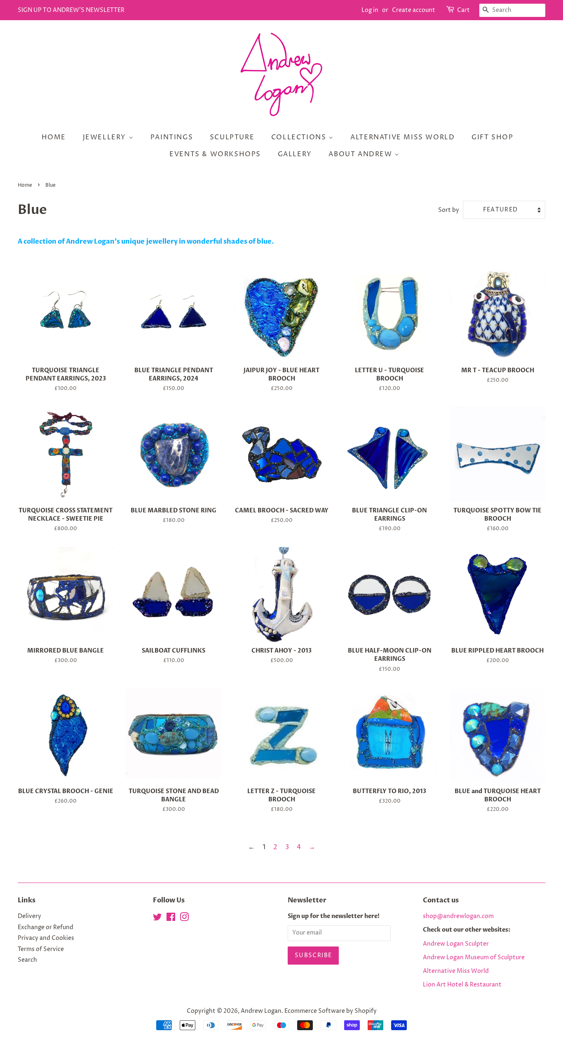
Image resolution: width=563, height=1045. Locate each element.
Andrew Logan (261, 1011)
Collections (299, 137)
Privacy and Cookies (46, 938)
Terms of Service (41, 949)
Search (27, 960)
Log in (369, 10)
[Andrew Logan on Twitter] (157, 919)
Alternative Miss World (402, 137)
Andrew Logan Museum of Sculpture (474, 957)
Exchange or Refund (45, 927)
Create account (413, 10)
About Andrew (361, 154)
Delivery (29, 916)
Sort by (448, 210)
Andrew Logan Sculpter (456, 944)
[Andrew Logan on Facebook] (171, 919)
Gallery (295, 154)
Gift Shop (492, 137)
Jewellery (106, 137)
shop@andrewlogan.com (458, 916)
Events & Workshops (215, 154)
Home (54, 137)
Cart (463, 10)
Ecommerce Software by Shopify (330, 1011)
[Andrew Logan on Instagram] (184, 919)
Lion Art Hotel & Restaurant (462, 985)
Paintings (171, 137)
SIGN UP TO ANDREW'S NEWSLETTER (71, 10)
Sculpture (232, 137)
